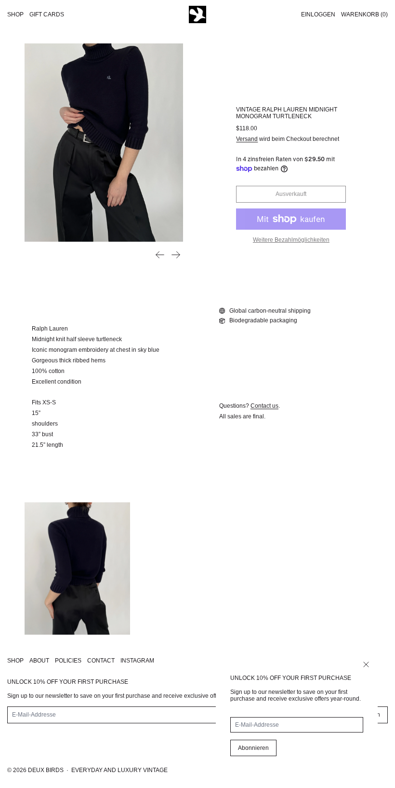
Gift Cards (46, 14)
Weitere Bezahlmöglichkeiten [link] (291, 239)
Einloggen (318, 14)
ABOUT (39, 660)
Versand (247, 139)
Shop (15, 14)
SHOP (15, 660)
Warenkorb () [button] (364, 14)
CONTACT (101, 660)
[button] (104, 142)
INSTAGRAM (137, 660)
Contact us (264, 405)
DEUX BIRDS (46, 770)
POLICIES (68, 660)
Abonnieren (253, 748)
